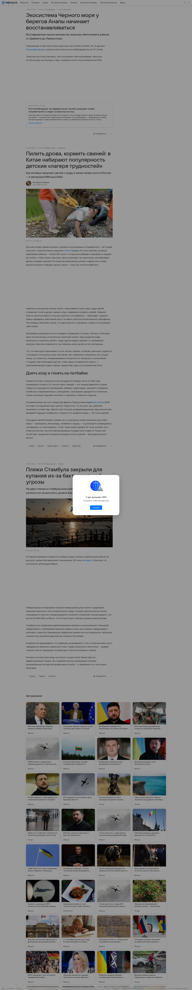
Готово (96, 508)
